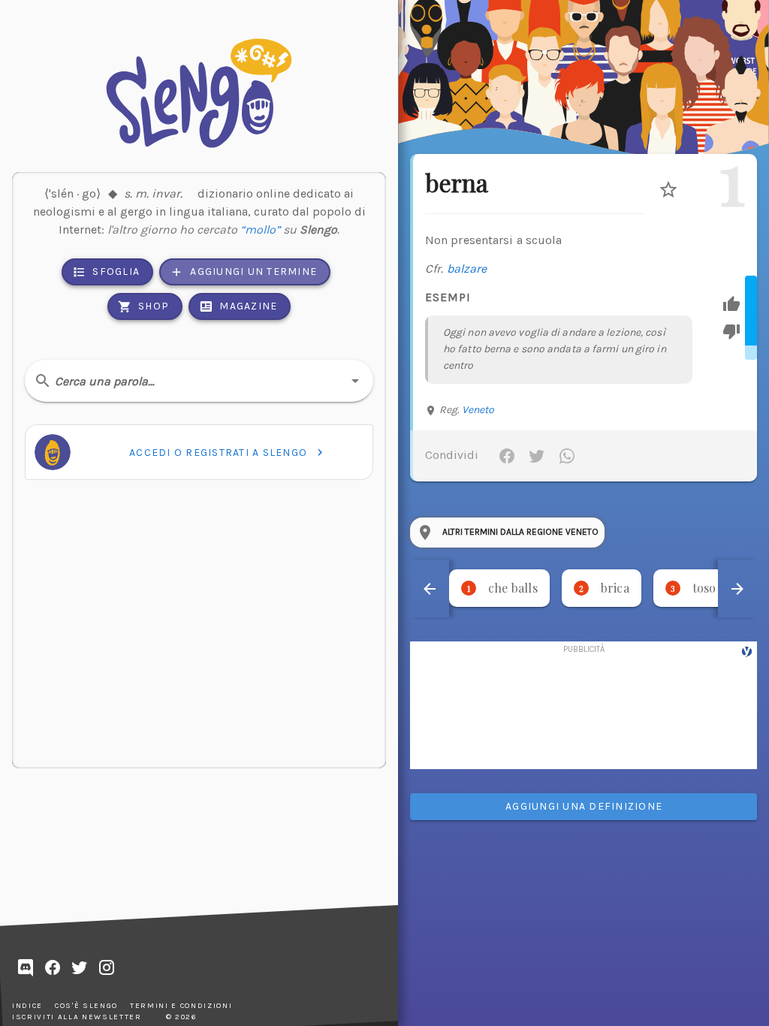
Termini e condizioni (181, 1005)
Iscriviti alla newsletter (77, 1016)
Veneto (478, 409)
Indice (27, 1005)
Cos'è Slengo (86, 1005)
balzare (467, 268)
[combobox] (199, 381)
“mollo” (260, 229)
